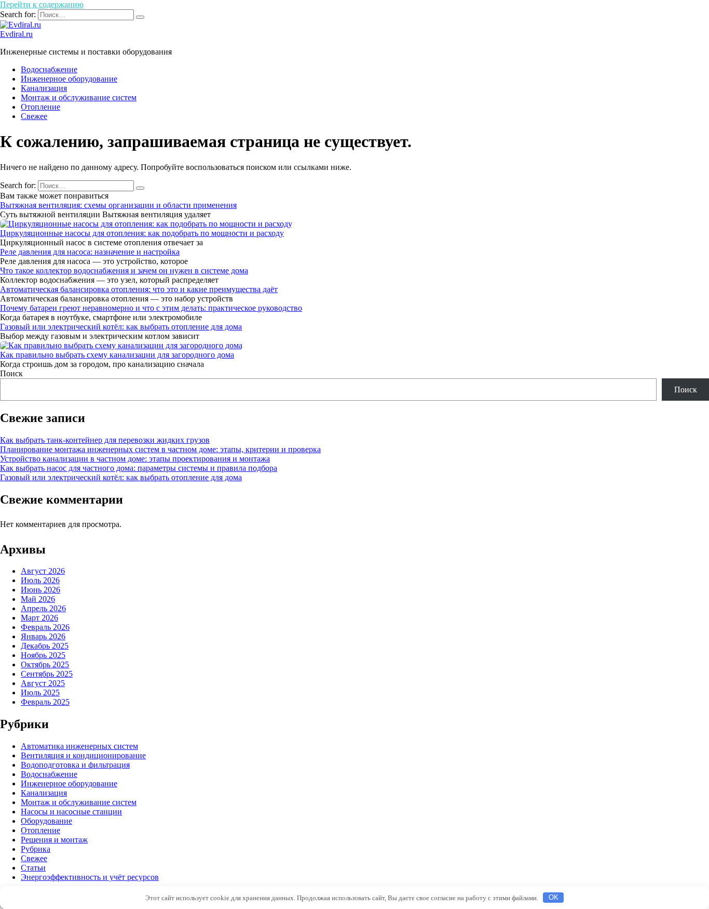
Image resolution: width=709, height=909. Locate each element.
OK (553, 897)
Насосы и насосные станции (71, 811)
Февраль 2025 (45, 701)
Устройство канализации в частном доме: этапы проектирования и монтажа (135, 458)
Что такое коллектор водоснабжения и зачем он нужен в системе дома (124, 270)
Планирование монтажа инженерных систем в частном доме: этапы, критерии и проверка (160, 449)
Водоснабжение (49, 69)
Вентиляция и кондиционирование (83, 755)
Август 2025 (43, 683)
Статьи (33, 867)
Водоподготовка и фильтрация (75, 764)
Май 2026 (38, 599)
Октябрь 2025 (45, 664)
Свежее (34, 116)
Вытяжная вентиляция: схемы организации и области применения (118, 205)
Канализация (44, 88)
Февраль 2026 (45, 627)
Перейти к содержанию (42, 4)
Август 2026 (43, 571)
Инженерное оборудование (69, 78)
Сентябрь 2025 (47, 673)
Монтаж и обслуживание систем (79, 97)
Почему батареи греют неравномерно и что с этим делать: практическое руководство (151, 308)
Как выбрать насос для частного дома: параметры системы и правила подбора (138, 468)
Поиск (11, 373)
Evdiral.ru (16, 34)
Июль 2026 (40, 580)
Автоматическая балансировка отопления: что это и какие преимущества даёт (139, 289)
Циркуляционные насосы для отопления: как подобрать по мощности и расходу (142, 233)
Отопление (40, 106)
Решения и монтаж (54, 839)
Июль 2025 (40, 692)
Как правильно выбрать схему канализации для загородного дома (117, 354)
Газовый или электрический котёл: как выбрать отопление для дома (121, 326)
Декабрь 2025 (45, 645)
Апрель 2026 (43, 608)
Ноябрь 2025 (43, 655)
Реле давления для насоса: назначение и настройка (90, 251)
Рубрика (35, 849)
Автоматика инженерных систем (79, 746)
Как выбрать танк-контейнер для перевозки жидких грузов (105, 440)
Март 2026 (39, 617)
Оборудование (46, 820)
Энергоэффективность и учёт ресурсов (90, 877)
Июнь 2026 (40, 589)
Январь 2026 (43, 636)
